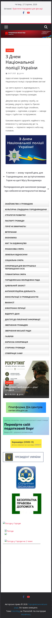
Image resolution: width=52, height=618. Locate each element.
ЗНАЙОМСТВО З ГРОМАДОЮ (19, 204)
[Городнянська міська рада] (26, 32)
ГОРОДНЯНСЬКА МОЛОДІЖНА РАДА (22, 280)
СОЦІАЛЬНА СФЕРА (14, 260)
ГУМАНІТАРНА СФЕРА (15, 274)
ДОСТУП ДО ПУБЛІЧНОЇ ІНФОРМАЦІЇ (22, 319)
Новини (10, 50)
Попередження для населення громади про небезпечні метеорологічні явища (25, 188)
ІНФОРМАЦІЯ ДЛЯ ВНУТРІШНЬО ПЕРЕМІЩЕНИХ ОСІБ (20, 267)
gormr (21, 73)
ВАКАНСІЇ (9, 302)
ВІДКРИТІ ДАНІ (12, 313)
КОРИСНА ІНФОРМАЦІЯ (16, 342)
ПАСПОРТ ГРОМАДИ (14, 220)
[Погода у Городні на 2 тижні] (18, 541)
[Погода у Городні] (12, 523)
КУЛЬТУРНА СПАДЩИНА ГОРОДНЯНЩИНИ (26, 209)
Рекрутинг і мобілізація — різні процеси (21, 388)
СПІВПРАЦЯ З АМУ (14, 353)
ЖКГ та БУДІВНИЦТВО (16, 243)
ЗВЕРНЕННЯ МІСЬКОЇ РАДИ (18, 330)
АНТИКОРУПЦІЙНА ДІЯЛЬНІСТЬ (20, 291)
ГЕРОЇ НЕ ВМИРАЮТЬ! (15, 226)
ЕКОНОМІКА (11, 237)
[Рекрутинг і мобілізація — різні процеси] (26, 362)
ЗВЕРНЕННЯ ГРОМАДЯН (16, 325)
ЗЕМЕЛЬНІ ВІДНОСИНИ (16, 254)
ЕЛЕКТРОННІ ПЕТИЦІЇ (15, 308)
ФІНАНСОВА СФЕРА (14, 249)
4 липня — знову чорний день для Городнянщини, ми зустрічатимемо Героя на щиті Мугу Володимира (25, 176)
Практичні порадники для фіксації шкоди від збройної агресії (27, 10)
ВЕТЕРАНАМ (11, 232)
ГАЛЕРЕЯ (9, 336)
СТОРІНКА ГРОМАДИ (15, 347)
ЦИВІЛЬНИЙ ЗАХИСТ (15, 285)
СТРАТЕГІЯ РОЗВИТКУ (15, 215)
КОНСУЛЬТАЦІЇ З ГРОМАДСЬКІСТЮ (21, 297)
